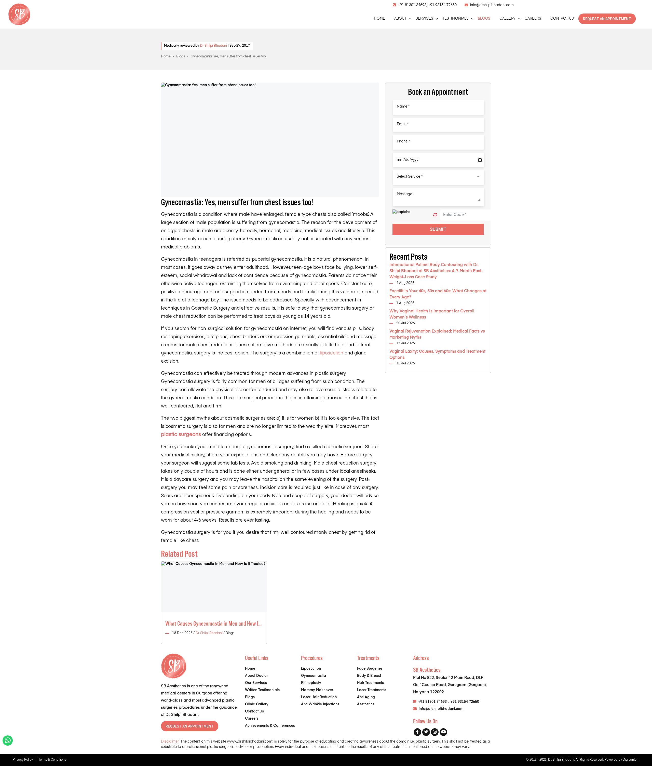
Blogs (180, 56)
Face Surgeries (370, 668)
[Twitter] (426, 732)
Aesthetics (365, 704)
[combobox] (438, 177)
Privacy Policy (24, 759)
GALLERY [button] (507, 18)
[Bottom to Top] (644, 740)
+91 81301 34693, (413, 5)
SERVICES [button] (424, 18)
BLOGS (484, 18)
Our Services (256, 683)
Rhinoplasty (311, 683)
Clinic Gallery (256, 704)
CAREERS (533, 18)
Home (166, 56)
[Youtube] (443, 732)
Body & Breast (369, 676)
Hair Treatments (370, 683)
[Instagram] (435, 732)
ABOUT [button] (400, 18)
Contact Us (254, 711)
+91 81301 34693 (432, 702)
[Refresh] (435, 214)
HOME (379, 18)
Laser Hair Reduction (319, 697)
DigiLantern (631, 759)
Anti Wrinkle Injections (320, 704)
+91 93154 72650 (442, 5)
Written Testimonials (262, 690)
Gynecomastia (313, 676)
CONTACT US (562, 18)
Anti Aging (366, 697)
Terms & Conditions (52, 759)
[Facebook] (417, 732)
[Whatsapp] (8, 742)
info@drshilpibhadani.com (492, 5)
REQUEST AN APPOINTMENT (607, 19)
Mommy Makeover (317, 690)
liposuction (331, 353)
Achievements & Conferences (270, 726)
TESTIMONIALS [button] (455, 18)
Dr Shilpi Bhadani (213, 45)
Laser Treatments (371, 690)
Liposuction (311, 668)
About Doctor (256, 676)
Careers (252, 718)
